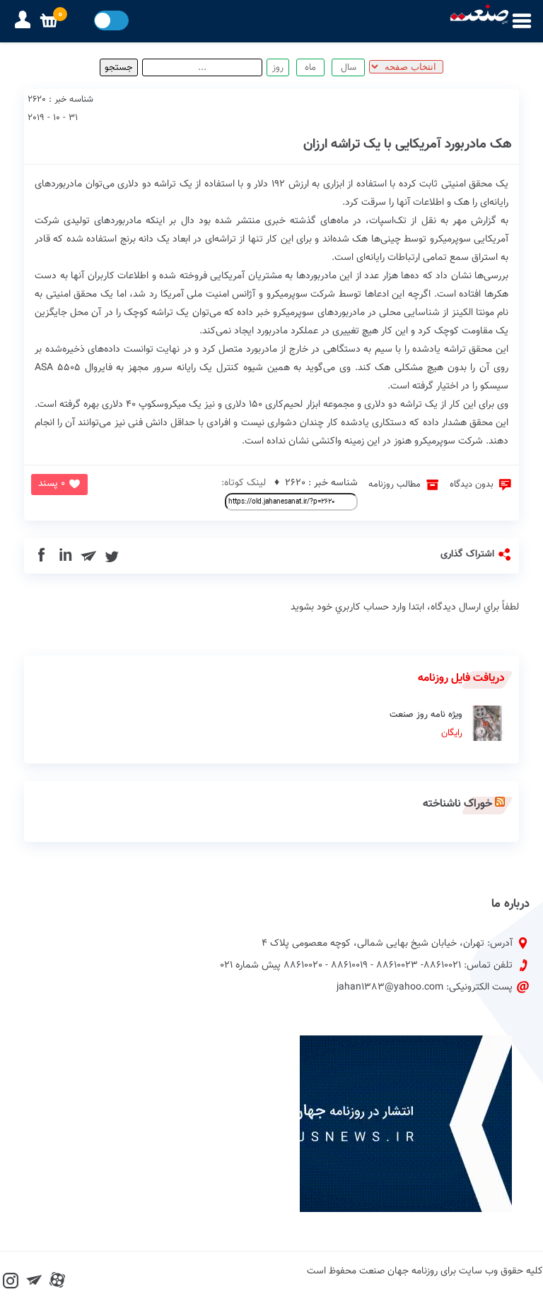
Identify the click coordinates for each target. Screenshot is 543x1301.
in (65, 555)
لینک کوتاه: (243, 483)
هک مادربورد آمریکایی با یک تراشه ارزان (407, 144)
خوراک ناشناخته (457, 804)
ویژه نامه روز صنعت (426, 724)
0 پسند (51, 484)
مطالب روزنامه (394, 484)
